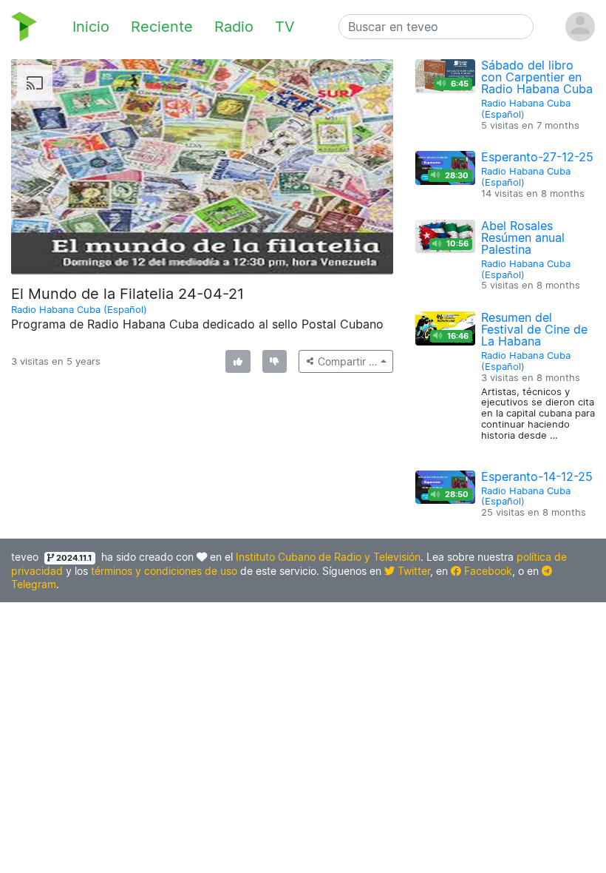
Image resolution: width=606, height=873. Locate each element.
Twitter (412, 570)
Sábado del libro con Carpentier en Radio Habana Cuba (537, 77)
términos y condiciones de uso (164, 570)
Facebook (486, 570)
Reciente (162, 27)
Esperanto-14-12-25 (537, 476)
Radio (233, 27)
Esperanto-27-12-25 (537, 156)
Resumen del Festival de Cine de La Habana (534, 329)
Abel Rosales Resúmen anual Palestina (523, 237)
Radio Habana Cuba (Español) (79, 309)
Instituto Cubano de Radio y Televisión (328, 556)
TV (285, 27)
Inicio (90, 27)
